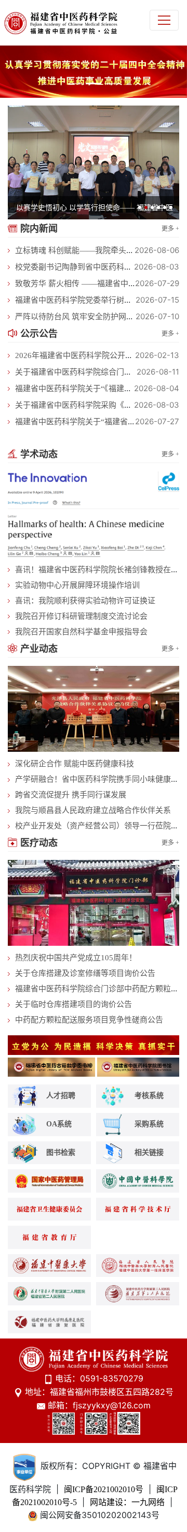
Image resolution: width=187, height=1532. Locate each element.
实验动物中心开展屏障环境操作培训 (77, 585)
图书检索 (60, 1152)
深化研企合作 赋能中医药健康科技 (74, 764)
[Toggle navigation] (164, 20)
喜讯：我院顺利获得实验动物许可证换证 (85, 601)
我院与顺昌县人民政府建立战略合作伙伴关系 (93, 810)
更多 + (170, 228)
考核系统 (149, 1095)
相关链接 (149, 1152)
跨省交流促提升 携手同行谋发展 (70, 795)
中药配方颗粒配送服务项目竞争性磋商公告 (89, 1020)
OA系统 (59, 1123)
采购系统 (149, 1123)
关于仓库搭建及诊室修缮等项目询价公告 (85, 973)
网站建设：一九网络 (127, 1502)
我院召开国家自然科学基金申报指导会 (81, 632)
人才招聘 (60, 1095)
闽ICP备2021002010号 (103, 1489)
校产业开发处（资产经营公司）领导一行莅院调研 (100, 826)
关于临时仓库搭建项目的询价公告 (73, 1004)
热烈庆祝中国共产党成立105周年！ (76, 958)
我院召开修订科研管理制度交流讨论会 (81, 616)
